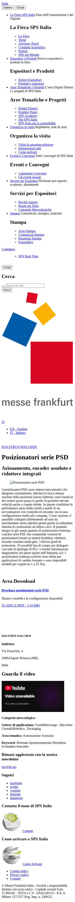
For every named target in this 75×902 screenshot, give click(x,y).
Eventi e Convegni (22, 156)
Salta (5, 3)
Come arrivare (27, 152)
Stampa (15, 213)
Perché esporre (28, 202)
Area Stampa (26, 231)
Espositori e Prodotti (23, 58)
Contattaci (8, 249)
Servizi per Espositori (24, 181)
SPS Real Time (28, 256)
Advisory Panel (28, 43)
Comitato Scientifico (31, 47)
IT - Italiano (18, 433)
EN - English (18, 429)
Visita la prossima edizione (35, 144)
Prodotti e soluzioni (31, 83)
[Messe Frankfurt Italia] (37, 382)
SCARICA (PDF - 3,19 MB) (21, 605)
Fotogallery (25, 242)
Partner (23, 51)
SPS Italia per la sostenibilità (37, 123)
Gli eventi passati (29, 177)
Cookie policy (19, 871)
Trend (22, 40)
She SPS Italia (27, 119)
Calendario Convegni (32, 173)
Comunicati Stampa (31, 234)
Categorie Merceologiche (34, 209)
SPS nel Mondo (28, 55)
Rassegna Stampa (29, 238)
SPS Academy (27, 116)
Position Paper (27, 112)
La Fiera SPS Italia (22, 15)
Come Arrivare (32, 864)
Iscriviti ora (9, 767)
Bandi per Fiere (28, 206)
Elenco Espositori (29, 80)
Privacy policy (19, 875)
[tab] (37, 590)
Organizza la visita (22, 127)
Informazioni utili (29, 148)
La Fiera (23, 36)
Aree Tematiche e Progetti (27, 87)
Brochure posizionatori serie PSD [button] (25, 590)
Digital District (28, 108)
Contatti (27, 831)
